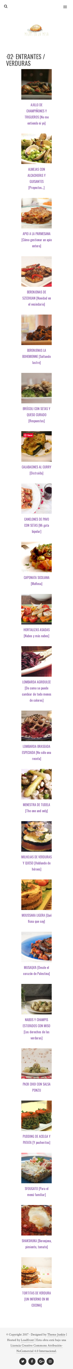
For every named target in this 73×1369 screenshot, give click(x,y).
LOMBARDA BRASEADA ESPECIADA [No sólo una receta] (36, 752)
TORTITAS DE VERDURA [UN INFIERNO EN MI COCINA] (36, 1299)
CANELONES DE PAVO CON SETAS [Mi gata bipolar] (36, 525)
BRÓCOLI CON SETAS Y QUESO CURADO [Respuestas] (36, 414)
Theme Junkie (56, 1334)
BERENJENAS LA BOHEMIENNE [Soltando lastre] (36, 356)
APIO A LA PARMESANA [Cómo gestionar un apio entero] (36, 239)
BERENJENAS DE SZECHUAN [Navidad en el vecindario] (36, 298)
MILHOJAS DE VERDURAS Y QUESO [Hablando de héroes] (36, 863)
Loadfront (27, 1340)
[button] (67, 4)
